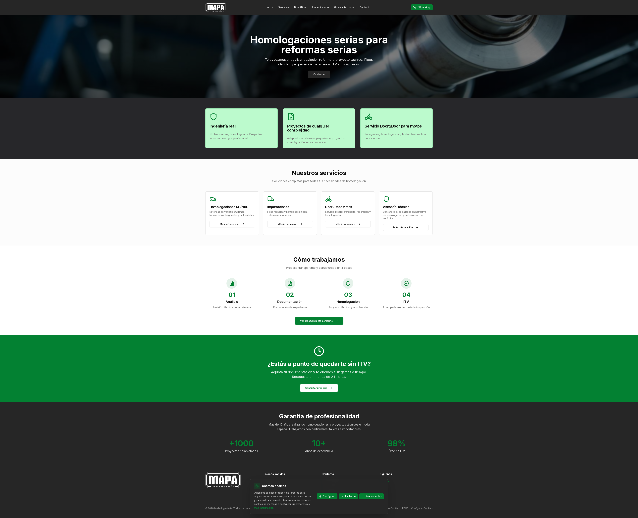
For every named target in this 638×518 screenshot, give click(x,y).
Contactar (319, 74)
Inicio (270, 7)
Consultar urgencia (316, 388)
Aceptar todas (374, 496)
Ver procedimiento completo (316, 320)
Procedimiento (320, 7)
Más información (229, 224)
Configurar (329, 496)
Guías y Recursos (344, 7)
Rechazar (350, 496)
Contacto (365, 7)
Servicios (283, 7)
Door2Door (300, 7)
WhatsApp (424, 7)
